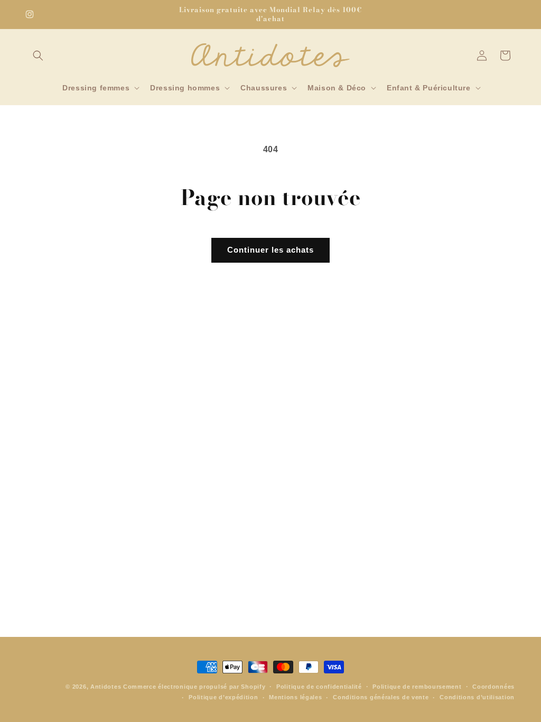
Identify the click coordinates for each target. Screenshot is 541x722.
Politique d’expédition (223, 697)
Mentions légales (295, 697)
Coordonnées (493, 686)
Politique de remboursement (416, 686)
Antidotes (105, 686)
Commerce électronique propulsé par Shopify (194, 686)
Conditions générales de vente (380, 697)
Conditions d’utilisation (477, 697)
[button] (38, 55)
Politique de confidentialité (319, 686)
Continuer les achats (270, 249)
